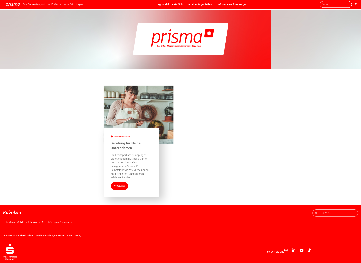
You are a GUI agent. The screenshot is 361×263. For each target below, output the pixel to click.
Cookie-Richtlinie (24, 235)
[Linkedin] (295, 252)
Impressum (9, 235)
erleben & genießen (200, 4)
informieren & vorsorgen (232, 4)
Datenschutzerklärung (69, 235)
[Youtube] (303, 252)
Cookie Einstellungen (46, 235)
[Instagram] (287, 252)
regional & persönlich (170, 4)
